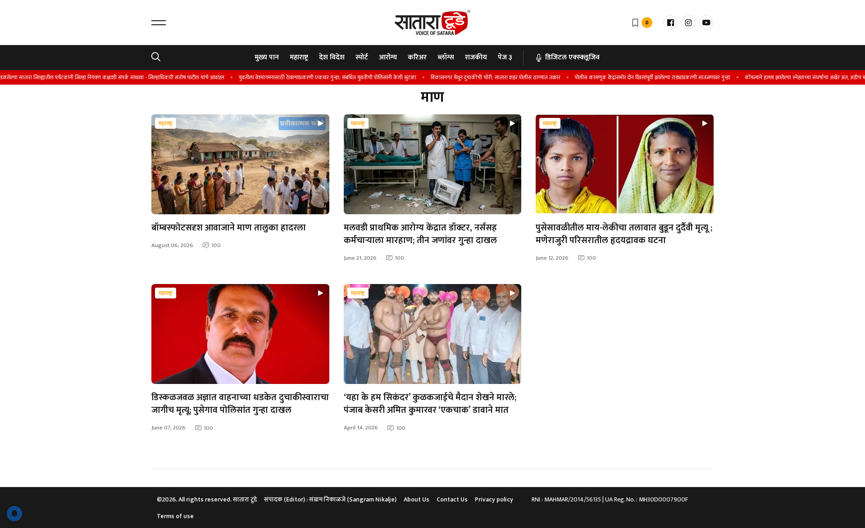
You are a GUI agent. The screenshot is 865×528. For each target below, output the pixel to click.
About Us (416, 499)
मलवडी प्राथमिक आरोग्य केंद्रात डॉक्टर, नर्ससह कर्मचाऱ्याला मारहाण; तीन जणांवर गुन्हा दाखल (420, 234)
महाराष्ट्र (299, 57)
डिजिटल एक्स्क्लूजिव (572, 57)
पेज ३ (505, 57)
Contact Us (452, 499)
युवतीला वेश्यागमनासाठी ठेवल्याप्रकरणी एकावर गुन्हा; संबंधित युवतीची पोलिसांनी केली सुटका (319, 77)
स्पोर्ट (361, 57)
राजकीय (476, 57)
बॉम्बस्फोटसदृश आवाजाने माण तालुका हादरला (228, 227)
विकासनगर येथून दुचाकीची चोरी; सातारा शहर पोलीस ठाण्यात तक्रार (487, 77)
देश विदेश (332, 57)
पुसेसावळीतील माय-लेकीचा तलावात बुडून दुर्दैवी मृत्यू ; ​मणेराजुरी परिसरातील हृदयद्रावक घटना (624, 234)
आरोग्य (388, 57)
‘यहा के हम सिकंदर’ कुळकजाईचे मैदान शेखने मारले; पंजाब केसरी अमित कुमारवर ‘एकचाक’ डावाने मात (430, 404)
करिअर (417, 57)
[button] (158, 23)
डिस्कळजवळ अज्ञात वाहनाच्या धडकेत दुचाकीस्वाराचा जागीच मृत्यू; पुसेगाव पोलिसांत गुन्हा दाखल (240, 404)
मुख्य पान (267, 57)
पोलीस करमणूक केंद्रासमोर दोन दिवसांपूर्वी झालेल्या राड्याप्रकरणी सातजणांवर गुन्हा (644, 77)
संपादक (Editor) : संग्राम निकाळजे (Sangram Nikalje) (330, 499)
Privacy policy (494, 499)
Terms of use (175, 516)
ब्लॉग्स (445, 57)
